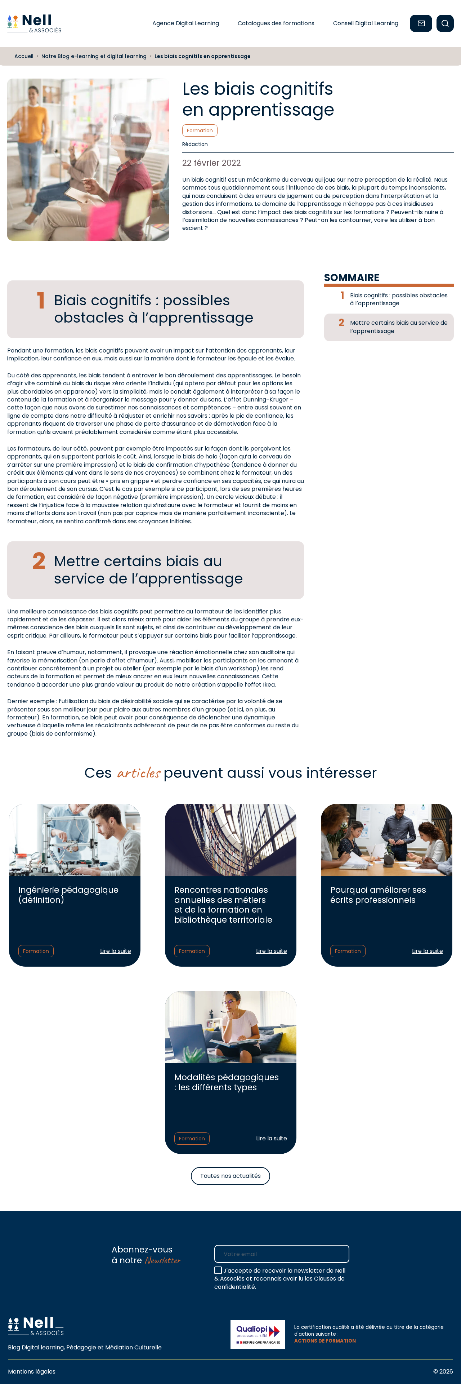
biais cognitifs (104, 350)
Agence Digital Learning (185, 23)
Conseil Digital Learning (365, 23)
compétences (211, 407)
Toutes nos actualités (230, 1176)
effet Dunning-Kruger (258, 399)
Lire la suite (115, 951)
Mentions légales (31, 1371)
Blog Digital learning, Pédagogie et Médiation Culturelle (85, 1347)
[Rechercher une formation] (445, 23)
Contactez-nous (421, 23)
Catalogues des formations (276, 23)
